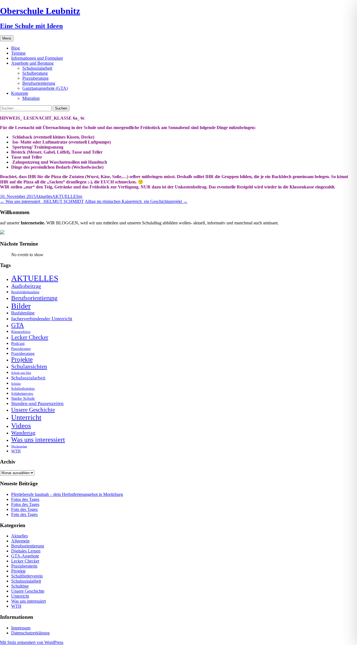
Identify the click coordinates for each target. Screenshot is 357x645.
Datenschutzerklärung (30, 633)
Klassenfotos (20, 331)
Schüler (16, 383)
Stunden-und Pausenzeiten (37, 403)
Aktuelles (43, 196)
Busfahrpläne (23, 313)
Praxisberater (21, 348)
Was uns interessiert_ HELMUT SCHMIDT (42, 201)
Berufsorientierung (38, 83)
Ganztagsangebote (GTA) (45, 88)
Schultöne (20, 586)
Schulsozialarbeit (37, 68)
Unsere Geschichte (33, 409)
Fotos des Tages (25, 499)
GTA (17, 325)
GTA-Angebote (25, 556)
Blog (15, 48)
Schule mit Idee (21, 372)
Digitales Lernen (25, 551)
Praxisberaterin (24, 566)
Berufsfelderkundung (25, 292)
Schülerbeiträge (23, 388)
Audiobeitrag (26, 286)
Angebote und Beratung (32, 63)
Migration (31, 98)
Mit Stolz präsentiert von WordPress (31, 642)
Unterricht (26, 417)
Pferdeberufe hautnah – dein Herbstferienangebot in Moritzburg (67, 494)
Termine (18, 53)
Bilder (21, 306)
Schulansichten (29, 366)
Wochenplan (19, 446)
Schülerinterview (22, 394)
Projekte (22, 359)
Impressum (20, 627)
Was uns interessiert (38, 439)
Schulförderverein (27, 576)
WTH (16, 450)
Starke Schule (23, 398)
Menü (6, 38)
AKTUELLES (65, 196)
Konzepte (19, 93)
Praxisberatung (35, 78)
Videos (21, 425)
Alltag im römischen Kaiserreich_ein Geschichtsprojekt (136, 201)
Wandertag (23, 433)
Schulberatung (35, 73)
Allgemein (20, 541)
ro (80, 196)
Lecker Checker (29, 337)
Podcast (18, 343)
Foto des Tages (24, 509)
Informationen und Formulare (37, 58)
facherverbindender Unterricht (41, 318)
